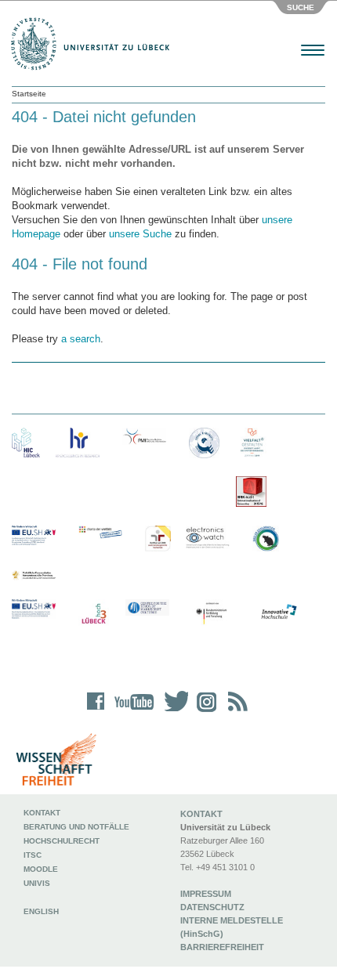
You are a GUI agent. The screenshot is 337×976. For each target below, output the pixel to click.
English (42, 911)
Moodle (41, 869)
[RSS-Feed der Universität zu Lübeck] (235, 711)
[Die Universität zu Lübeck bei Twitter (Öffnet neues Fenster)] (172, 711)
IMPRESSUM (205, 893)
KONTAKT (201, 814)
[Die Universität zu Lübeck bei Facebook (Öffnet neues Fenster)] (96, 711)
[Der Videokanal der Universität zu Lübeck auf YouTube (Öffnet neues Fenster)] (131, 711)
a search (80, 339)
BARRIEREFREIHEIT (222, 947)
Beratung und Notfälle (76, 826)
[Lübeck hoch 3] (93, 614)
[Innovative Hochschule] (278, 612)
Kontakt (42, 812)
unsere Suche (140, 234)
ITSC (33, 855)
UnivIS (37, 883)
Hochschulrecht (62, 841)
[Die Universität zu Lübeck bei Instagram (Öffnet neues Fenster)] (203, 711)
